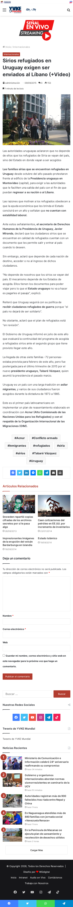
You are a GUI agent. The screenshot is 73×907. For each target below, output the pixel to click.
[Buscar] (68, 11)
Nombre (8, 615)
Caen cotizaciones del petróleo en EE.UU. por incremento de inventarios (54, 523)
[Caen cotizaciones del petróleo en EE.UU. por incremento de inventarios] (54, 506)
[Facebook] (13, 472)
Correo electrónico (14, 629)
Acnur (20, 438)
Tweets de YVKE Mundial (16, 738)
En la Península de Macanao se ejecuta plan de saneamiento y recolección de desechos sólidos (45, 834)
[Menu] (4, 11)
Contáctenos (55, 877)
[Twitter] (19, 472)
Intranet (23, 877)
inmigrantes (17, 445)
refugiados (42, 445)
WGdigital (44, 871)
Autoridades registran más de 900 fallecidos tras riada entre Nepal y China (45, 799)
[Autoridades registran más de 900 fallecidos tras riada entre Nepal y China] (12, 801)
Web (5, 642)
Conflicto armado (46, 438)
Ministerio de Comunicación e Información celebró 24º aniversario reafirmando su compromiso (47, 762)
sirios (21, 453)
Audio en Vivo (38, 877)
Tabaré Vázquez (45, 453)
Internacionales (21, 46)
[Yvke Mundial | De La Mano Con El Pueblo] (23, 9)
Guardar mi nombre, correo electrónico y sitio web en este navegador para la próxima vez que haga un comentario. (34, 661)
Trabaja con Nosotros (36, 883)
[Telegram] (46, 472)
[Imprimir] (60, 472)
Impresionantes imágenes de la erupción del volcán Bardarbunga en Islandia (18, 541)
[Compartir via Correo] (53, 472)
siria (62, 445)
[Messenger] (33, 472)
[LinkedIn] (26, 472)
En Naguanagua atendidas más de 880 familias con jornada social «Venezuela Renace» (45, 816)
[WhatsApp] (40, 472)
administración (12, 83)
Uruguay (37, 461)
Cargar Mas (36, 850)
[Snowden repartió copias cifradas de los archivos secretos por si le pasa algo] (19, 504)
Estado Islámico (47, 538)
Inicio (8, 46)
